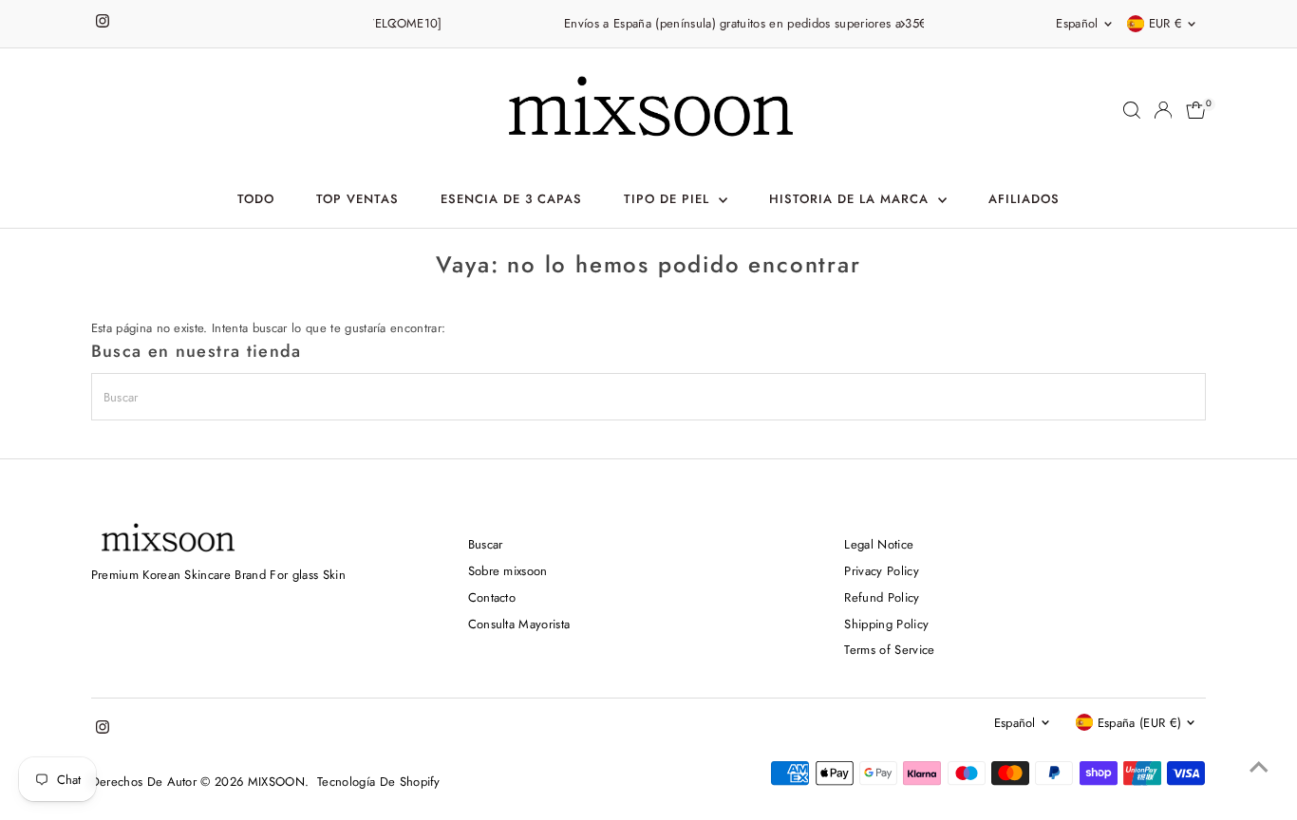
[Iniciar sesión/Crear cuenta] (1163, 110)
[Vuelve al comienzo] (1259, 768)
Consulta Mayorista (519, 624)
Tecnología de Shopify (379, 782)
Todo (255, 199)
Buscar (485, 544)
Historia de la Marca (850, 199)
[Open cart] (1196, 110)
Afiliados (1024, 199)
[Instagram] (102, 24)
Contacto (492, 597)
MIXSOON (276, 782)
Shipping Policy (886, 624)
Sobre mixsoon (508, 571)
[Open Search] (1131, 110)
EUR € (1166, 23)
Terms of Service (889, 650)
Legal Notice (878, 544)
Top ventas (357, 199)
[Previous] (394, 24)
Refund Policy (881, 597)
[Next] (902, 24)
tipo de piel (669, 199)
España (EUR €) (1140, 723)
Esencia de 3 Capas (511, 199)
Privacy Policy (881, 571)
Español (1077, 23)
